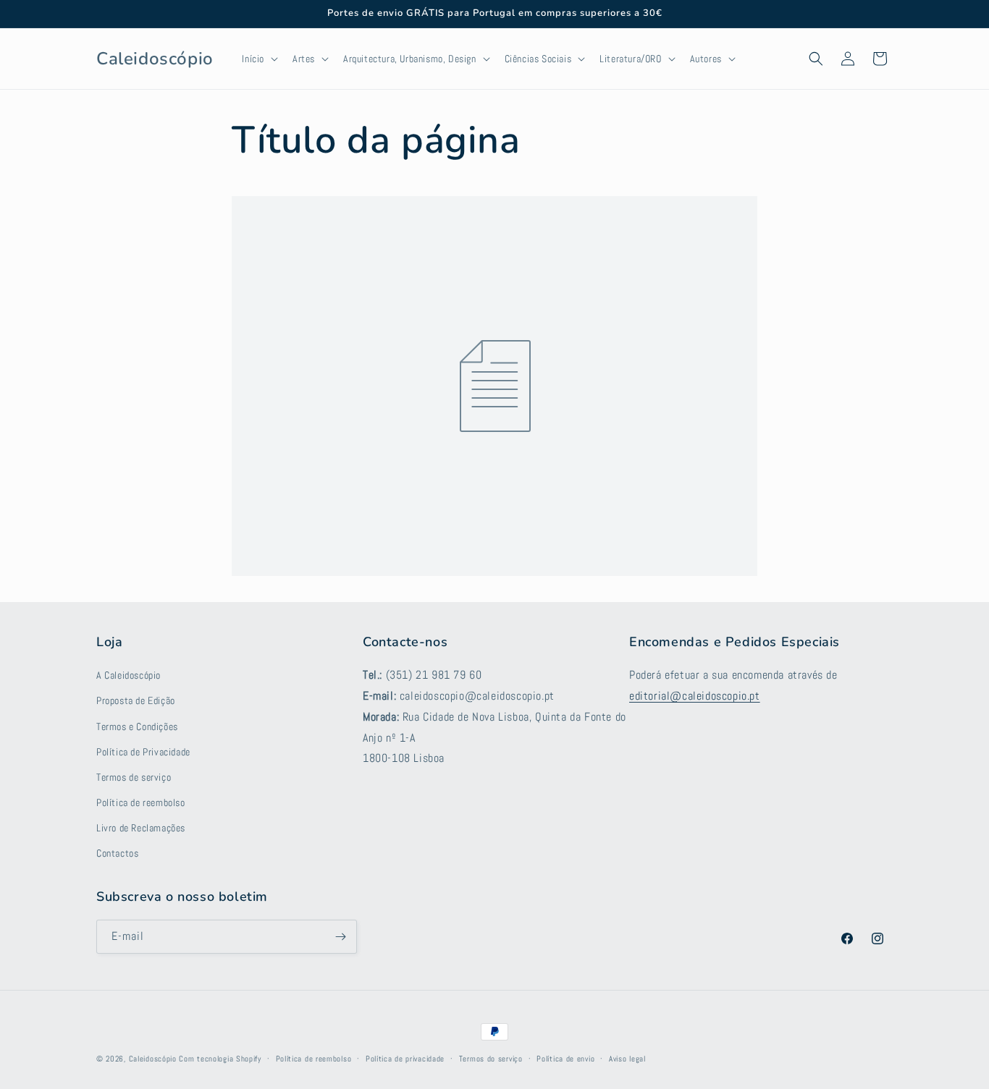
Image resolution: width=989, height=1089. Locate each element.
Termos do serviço (491, 1059)
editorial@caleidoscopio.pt (694, 695)
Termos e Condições (137, 726)
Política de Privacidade (143, 751)
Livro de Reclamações (140, 827)
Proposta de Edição (135, 700)
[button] (258, 58)
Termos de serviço (133, 777)
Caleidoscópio (153, 1059)
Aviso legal (627, 1059)
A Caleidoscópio (128, 675)
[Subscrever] (340, 937)
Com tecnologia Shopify (220, 1059)
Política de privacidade (405, 1059)
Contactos (117, 853)
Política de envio (565, 1059)
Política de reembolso (140, 802)
